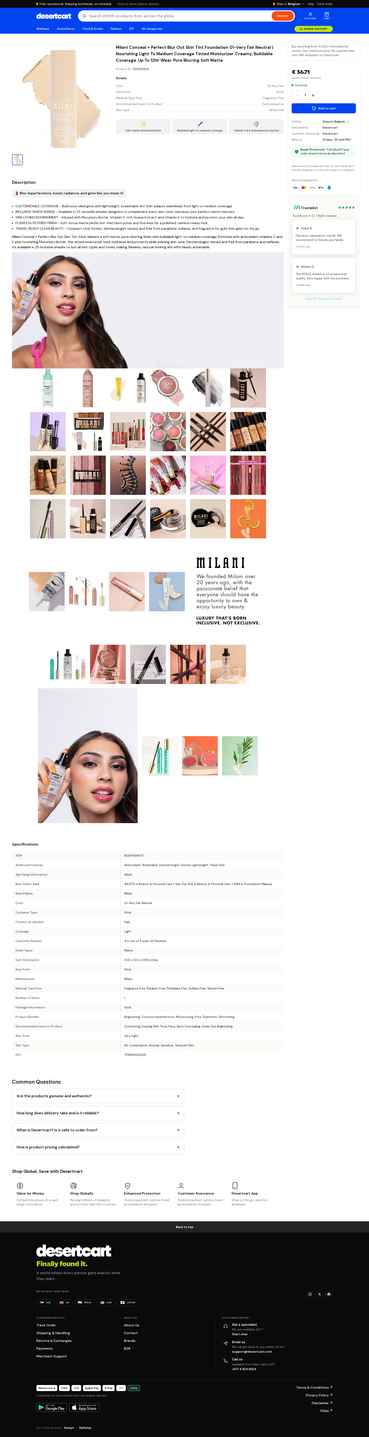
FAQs (326, 1411)
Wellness (42, 29)
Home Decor (66, 29)
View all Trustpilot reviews (324, 298)
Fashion (116, 29)
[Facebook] (329, 1294)
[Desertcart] (53, 16)
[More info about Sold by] (348, 121)
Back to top (184, 1227)
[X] (319, 1294)
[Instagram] (310, 1294)
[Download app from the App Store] (84, 1407)
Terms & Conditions (314, 1387)
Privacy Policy (319, 1395)
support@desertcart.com (252, 1352)
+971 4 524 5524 (244, 1369)
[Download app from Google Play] (51, 1407)
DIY (131, 29)
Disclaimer (322, 1403)
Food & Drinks (93, 29)
